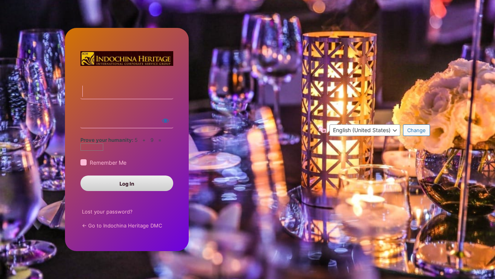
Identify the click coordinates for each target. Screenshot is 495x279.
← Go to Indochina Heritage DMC (122, 225)
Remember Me (108, 162)
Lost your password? (107, 211)
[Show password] (165, 120)
